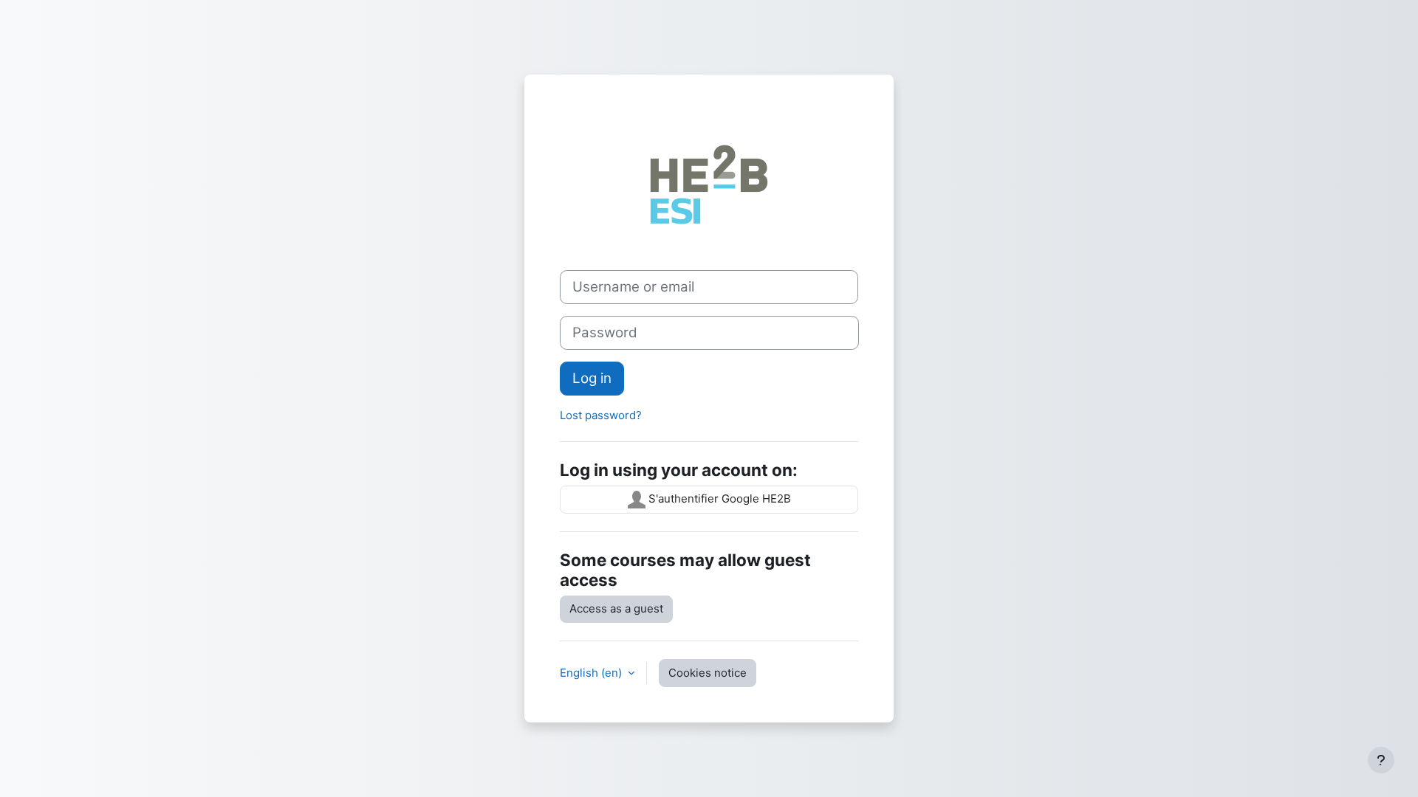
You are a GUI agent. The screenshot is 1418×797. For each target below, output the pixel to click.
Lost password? (601, 415)
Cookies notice (707, 673)
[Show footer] (1381, 760)
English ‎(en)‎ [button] (592, 673)
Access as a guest (616, 608)
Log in (592, 378)
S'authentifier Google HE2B (718, 499)
